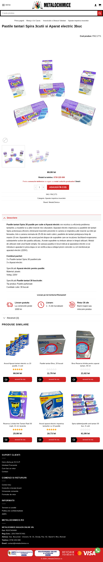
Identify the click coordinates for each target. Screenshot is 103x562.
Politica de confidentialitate (12, 511)
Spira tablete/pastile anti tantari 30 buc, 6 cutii (85, 425)
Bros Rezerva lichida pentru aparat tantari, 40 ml (85, 364)
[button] (6, 5)
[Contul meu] (95, 5)
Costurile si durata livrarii (11, 488)
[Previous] (7, 94)
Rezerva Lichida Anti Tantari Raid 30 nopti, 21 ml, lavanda (17, 425)
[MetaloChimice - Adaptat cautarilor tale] (51, 5)
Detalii (77, 181)
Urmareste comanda (10, 491)
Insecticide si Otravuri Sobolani (54, 21)
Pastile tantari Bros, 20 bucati (51, 363)
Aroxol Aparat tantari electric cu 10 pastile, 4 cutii (17, 364)
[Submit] (99, 13)
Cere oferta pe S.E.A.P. (11, 462)
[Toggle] (4, 217)
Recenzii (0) (13, 318)
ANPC (4, 514)
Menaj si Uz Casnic (33, 21)
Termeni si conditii (9, 508)
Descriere (12, 218)
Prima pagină (19, 21)
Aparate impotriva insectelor (78, 21)
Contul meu (6, 485)
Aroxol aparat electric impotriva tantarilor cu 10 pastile (51, 425)
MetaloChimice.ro (55, 559)
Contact (5, 472)
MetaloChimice (54, 202)
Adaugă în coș (58, 187)
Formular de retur (9, 494)
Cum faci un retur (9, 468)
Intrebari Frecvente (9, 465)
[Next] (96, 94)
